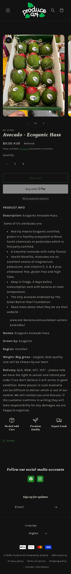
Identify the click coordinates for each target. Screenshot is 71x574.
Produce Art (19, 555)
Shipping (24, 148)
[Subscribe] (56, 507)
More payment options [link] (35, 198)
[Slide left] (27, 123)
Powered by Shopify (37, 555)
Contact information (37, 567)
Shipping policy (58, 561)
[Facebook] (31, 479)
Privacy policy (15, 561)
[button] (8, 10)
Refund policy (59, 555)
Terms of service (36, 561)
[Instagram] (40, 479)
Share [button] (10, 440)
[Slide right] (43, 123)
